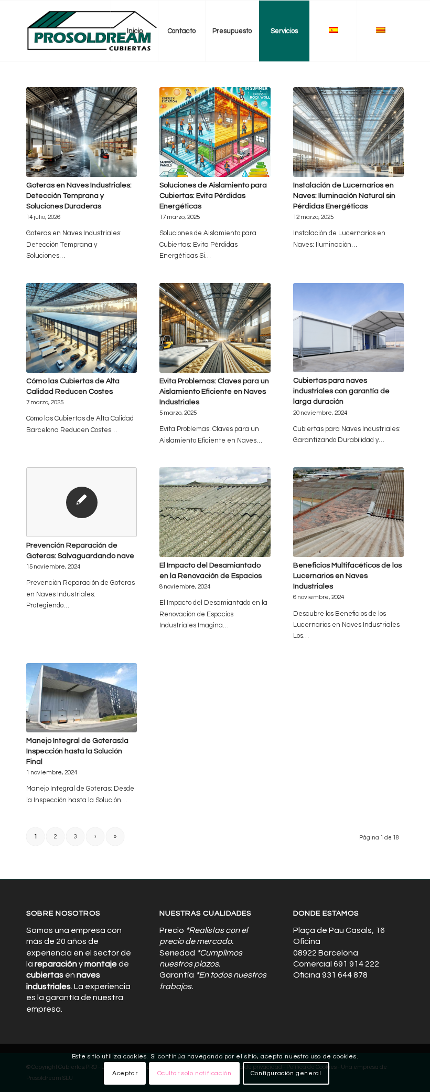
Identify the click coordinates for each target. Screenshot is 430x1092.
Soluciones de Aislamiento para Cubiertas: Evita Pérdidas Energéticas (213, 195)
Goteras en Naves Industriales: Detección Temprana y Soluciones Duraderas (79, 195)
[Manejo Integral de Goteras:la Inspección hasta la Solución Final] (81, 697)
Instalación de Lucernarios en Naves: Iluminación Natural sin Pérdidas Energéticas (344, 195)
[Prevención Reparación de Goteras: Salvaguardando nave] (81, 502)
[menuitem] (134, 31)
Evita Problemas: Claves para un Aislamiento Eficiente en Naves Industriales (214, 391)
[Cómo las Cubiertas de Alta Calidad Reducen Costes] (81, 328)
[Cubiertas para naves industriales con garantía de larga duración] (348, 328)
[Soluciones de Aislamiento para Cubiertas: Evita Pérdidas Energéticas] (214, 132)
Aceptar (124, 1073)
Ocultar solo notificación (194, 1073)
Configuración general (286, 1073)
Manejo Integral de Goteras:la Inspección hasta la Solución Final (77, 751)
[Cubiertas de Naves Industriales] (92, 31)
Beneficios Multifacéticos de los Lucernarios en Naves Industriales (347, 575)
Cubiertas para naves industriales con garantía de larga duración (341, 390)
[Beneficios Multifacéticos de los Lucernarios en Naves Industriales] (348, 512)
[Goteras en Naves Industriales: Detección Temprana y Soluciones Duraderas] (81, 132)
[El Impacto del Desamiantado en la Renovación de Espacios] (214, 512)
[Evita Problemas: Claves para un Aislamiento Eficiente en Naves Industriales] (214, 328)
